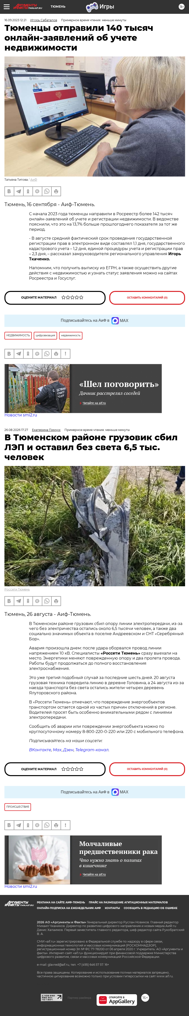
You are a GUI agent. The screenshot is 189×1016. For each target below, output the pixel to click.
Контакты (112, 908)
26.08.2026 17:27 (16, 430)
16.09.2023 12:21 (15, 20)
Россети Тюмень (17, 589)
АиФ (33, 179)
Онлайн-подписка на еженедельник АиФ (69, 908)
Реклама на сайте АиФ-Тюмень (61, 902)
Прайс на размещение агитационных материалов (128, 902)
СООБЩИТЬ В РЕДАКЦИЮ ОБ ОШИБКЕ (150, 908)
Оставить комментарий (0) (147, 297)
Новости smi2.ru (20, 415)
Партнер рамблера (79, 997)
